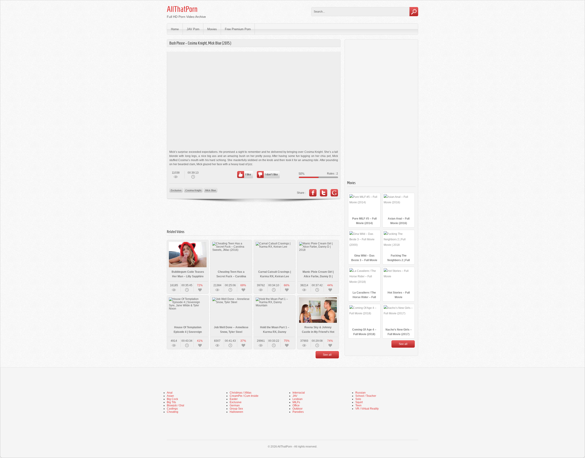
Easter (234, 399)
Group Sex (236, 408)
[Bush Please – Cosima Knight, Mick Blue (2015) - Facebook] (312, 192)
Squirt (359, 402)
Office (296, 405)
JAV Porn (193, 29)
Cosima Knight (193, 190)
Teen (358, 405)
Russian (360, 392)
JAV (294, 395)
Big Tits (171, 402)
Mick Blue (210, 190)
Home (175, 29)
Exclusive (176, 190)
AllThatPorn (182, 9)
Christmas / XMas (240, 392)
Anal (170, 392)
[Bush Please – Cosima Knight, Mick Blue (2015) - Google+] (334, 192)
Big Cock (172, 399)
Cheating (172, 411)
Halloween (236, 411)
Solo (358, 399)
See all (327, 354)
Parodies (298, 411)
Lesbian (297, 399)
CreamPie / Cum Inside (244, 395)
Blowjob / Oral (175, 405)
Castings (172, 408)
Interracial (298, 392)
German (235, 405)
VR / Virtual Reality (367, 408)
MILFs (296, 402)
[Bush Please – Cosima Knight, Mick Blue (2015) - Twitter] (323, 192)
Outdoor (297, 408)
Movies (212, 29)
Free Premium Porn (238, 29)
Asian (170, 395)
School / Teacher (365, 395)
